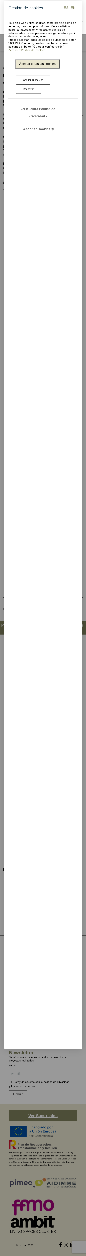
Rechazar (28, 89)
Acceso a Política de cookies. (27, 50)
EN (73, 8)
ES (66, 8)
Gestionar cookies (33, 80)
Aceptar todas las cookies (37, 64)
